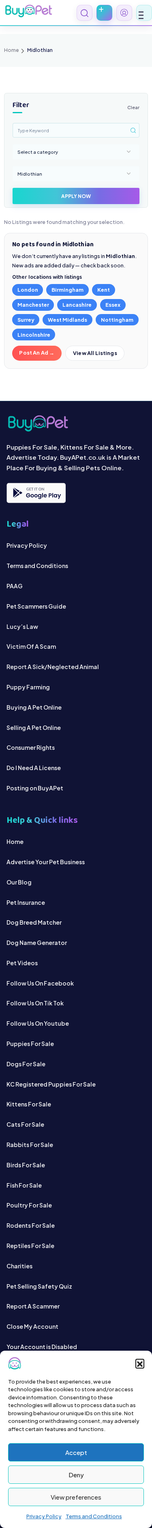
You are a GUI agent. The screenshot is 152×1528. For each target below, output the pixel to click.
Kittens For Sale (28, 1104)
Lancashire (77, 304)
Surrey (25, 319)
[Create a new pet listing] (104, 13)
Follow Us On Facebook (40, 983)
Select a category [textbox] (37, 152)
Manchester (33, 304)
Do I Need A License (33, 767)
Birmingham (67, 289)
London (27, 289)
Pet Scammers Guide (36, 606)
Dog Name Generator (36, 942)
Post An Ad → (36, 352)
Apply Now (76, 196)
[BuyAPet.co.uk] (28, 10)
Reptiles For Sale (30, 1245)
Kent (103, 289)
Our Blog (19, 882)
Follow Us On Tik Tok (35, 1003)
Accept (76, 1452)
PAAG (14, 586)
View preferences (76, 1497)
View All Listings (95, 353)
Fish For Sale (24, 1185)
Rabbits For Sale (29, 1144)
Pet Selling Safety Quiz (39, 1286)
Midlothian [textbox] (29, 173)
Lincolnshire (33, 334)
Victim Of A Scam (31, 646)
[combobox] (76, 151)
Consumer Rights (30, 747)
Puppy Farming (28, 687)
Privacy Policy (44, 1516)
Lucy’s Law (22, 626)
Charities (19, 1266)
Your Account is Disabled (41, 1346)
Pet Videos (22, 962)
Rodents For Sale (30, 1225)
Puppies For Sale (30, 1043)
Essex (112, 304)
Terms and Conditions (94, 1516)
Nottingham (117, 319)
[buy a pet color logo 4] (76, 423)
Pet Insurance (25, 902)
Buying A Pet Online (34, 707)
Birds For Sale (25, 1165)
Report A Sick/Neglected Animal (52, 666)
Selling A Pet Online (33, 727)
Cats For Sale (25, 1124)
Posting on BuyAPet (34, 788)
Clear (133, 107)
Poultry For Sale (29, 1205)
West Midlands (67, 319)
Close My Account (32, 1326)
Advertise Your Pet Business (45, 861)
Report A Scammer (33, 1306)
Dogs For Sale (25, 1063)
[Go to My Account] (124, 13)
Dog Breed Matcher (34, 922)
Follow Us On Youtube (37, 1023)
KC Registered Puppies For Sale (51, 1084)
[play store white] (36, 493)
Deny (76, 1475)
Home (11, 50)
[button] (140, 1363)
